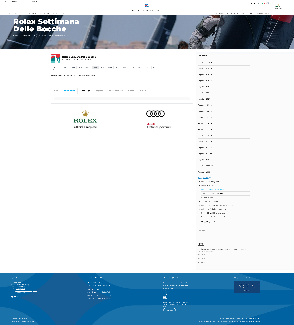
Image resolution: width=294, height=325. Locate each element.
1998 (147, 67)
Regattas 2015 (203, 129)
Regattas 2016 (203, 123)
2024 (165, 290)
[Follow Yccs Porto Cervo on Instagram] (252, 3)
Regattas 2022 (204, 87)
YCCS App (15, 2)
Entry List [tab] (85, 91)
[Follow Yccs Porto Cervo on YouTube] (255, 3)
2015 (73, 67)
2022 (165, 295)
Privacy (14, 318)
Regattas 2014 (203, 135)
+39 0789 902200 (20, 287)
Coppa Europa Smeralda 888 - (212, 193)
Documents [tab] (69, 91)
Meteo (244, 13)
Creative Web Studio (28, 321)
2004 (110, 67)
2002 (125, 67)
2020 (165, 299)
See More (202, 231)
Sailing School (44, 13)
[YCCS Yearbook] (247, 287)
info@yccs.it (20, 289)
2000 (132, 67)
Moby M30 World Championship (213, 213)
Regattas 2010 (203, 160)
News (6, 2)
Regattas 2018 (203, 111)
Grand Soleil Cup (207, 186)
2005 (102, 67)
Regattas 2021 (203, 93)
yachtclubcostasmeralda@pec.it (26, 291)
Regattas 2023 (204, 81)
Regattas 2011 (203, 154)
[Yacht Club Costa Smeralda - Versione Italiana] (263, 3)
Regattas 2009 (204, 166)
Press (251, 13)
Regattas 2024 (204, 75)
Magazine (25, 2)
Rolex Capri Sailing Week (210, 182)
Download (169, 310)
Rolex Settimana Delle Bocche (212, 189)
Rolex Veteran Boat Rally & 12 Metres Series (217, 205)
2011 (87, 67)
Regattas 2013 (203, 142)
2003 (117, 67)
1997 (154, 67)
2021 (164, 297)
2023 (165, 293)
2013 (80, 67)
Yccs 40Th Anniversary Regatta (212, 201)
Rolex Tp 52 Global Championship (213, 209)
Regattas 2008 (204, 172)
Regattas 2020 (204, 99)
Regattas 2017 (203, 117)
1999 (140, 67)
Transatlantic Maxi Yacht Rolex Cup (214, 217)
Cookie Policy (22, 318)
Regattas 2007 (204, 178)
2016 (66, 67)
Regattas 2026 (204, 62)
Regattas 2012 (203, 148)
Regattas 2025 (204, 69)
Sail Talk (34, 2)
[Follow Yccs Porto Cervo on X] (259, 3)
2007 (95, 67)
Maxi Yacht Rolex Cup (209, 197)
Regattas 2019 (203, 105)
